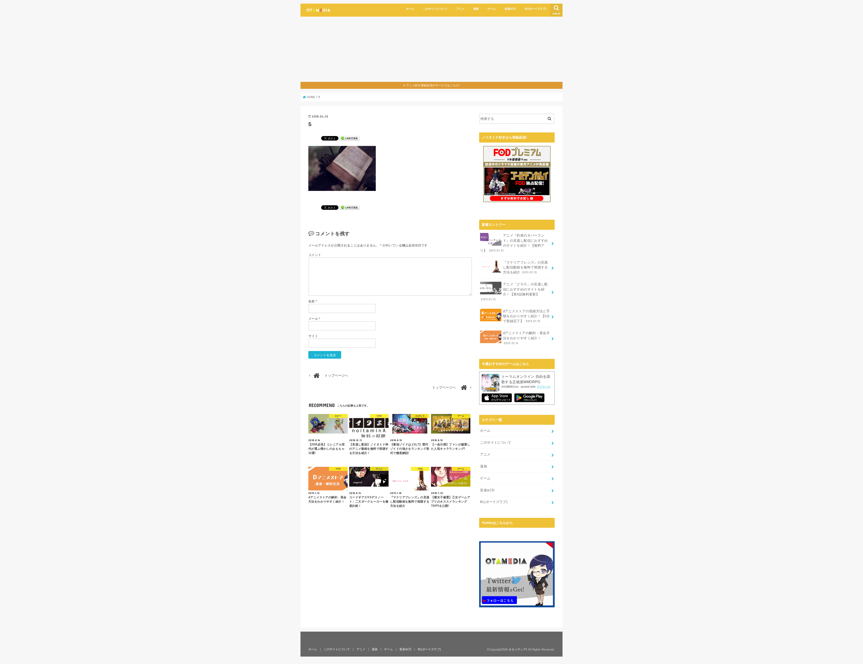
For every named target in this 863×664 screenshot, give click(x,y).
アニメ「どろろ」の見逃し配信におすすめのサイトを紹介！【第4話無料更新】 (514, 291)
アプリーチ (544, 386)
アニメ (460, 8)
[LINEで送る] (349, 138)
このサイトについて (435, 8)
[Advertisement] (431, 50)
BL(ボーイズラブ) (535, 8)
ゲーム (491, 8)
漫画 (476, 8)
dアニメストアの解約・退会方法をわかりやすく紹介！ (526, 338)
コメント (314, 255)
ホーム (410, 8)
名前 (312, 301)
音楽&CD (510, 8)
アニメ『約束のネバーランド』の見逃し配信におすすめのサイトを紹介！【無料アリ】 (514, 243)
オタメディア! (518, 649)
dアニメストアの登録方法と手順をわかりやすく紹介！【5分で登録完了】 (526, 316)
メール (314, 318)
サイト (313, 336)
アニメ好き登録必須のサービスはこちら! (433, 85)
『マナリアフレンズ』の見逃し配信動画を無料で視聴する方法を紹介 (525, 267)
